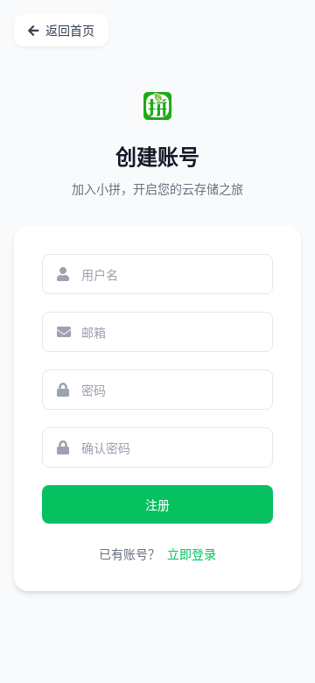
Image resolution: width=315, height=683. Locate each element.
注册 (157, 504)
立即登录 (191, 554)
